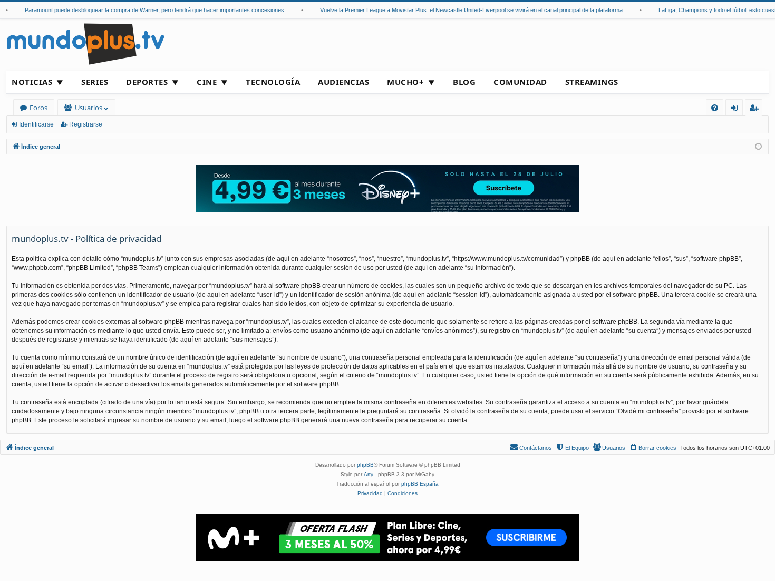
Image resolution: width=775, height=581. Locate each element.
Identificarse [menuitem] (736, 109)
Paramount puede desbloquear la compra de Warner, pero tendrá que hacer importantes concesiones (145, 10)
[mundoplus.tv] (85, 43)
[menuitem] (714, 108)
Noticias (32, 81)
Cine (207, 81)
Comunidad (520, 81)
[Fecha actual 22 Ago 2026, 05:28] (758, 147)
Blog (464, 81)
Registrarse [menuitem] (756, 109)
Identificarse (36, 124)
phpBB (365, 465)
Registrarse (85, 124)
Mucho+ (405, 81)
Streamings (591, 81)
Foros (38, 107)
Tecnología (273, 81)
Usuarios (88, 107)
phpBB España (420, 484)
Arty (368, 474)
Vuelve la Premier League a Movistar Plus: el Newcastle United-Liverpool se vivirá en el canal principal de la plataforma (462, 10)
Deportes (147, 81)
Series (94, 81)
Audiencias (343, 81)
